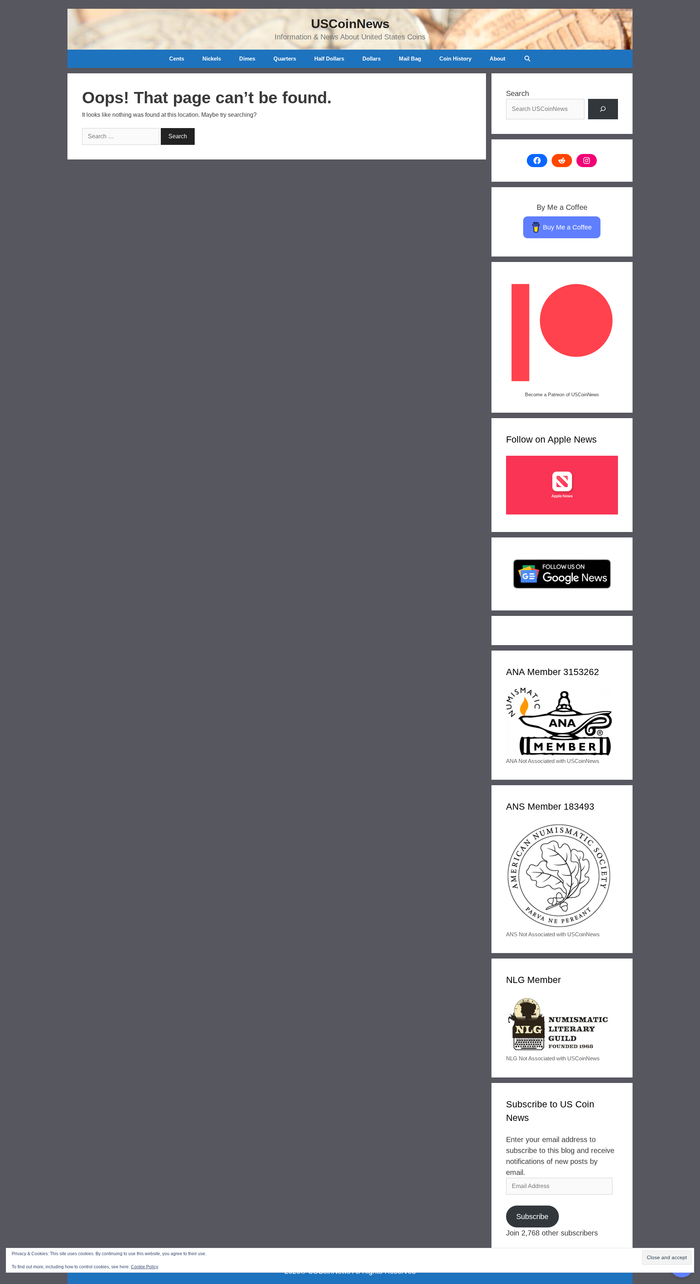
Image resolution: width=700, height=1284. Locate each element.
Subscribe (532, 1216)
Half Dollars (329, 58)
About (497, 58)
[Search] (603, 109)
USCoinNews (350, 23)
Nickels (211, 58)
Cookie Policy (144, 1266)
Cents (176, 58)
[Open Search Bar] (527, 59)
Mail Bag (410, 58)
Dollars (371, 58)
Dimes (247, 58)
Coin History (455, 58)
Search (517, 93)
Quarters (284, 58)
